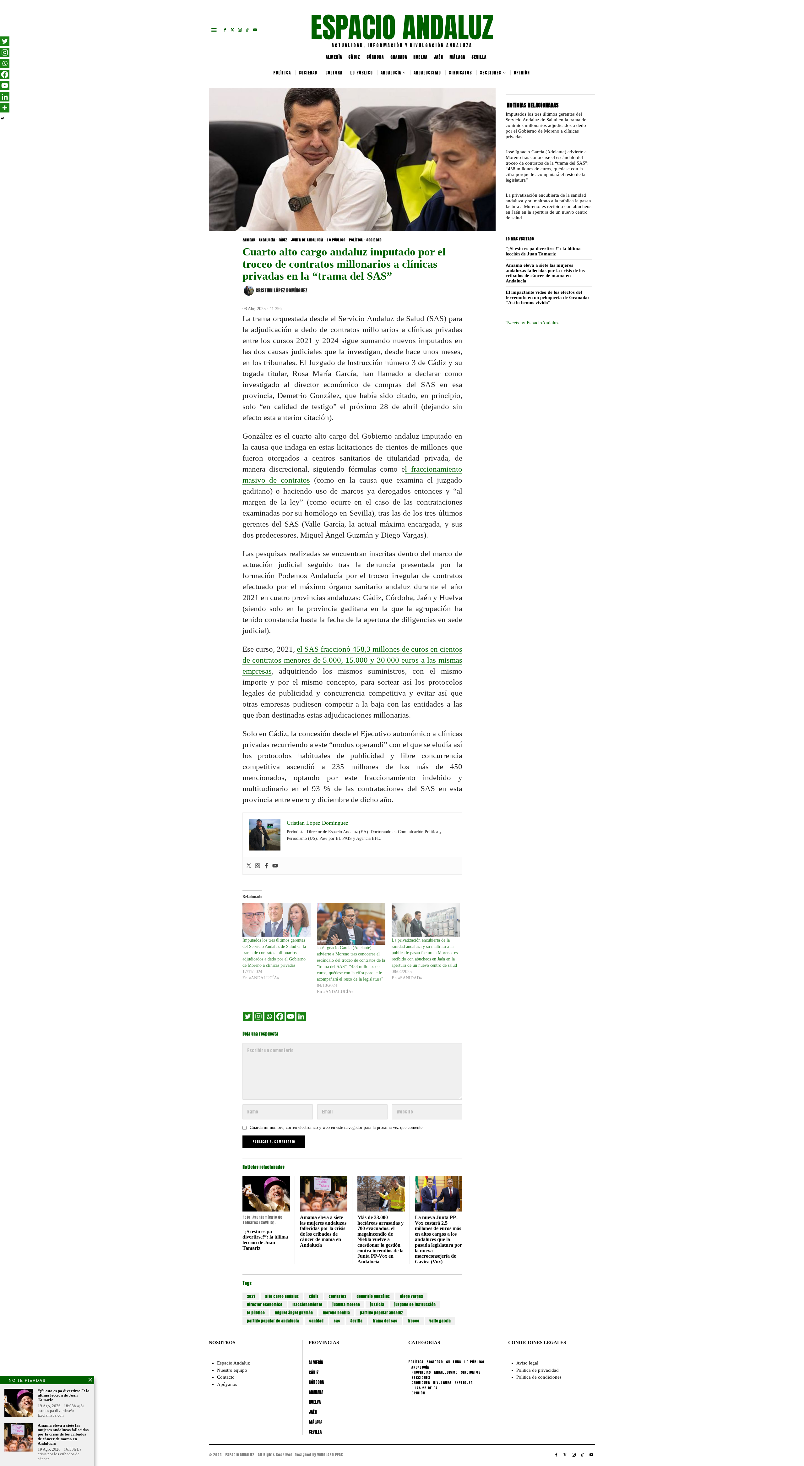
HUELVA (420, 57)
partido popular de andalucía (273, 1321)
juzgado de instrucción (415, 1304)
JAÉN (438, 57)
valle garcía (440, 1321)
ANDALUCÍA (267, 240)
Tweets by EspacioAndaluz (532, 322)
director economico (264, 1304)
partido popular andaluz (381, 1313)
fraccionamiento (307, 1304)
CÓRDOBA (375, 57)
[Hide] (2, 118)
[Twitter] (249, 866)
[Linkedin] (301, 1016)
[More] (4, 107)
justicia (377, 1304)
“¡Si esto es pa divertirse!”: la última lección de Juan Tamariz (265, 1240)
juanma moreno (346, 1304)
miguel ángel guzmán (294, 1313)
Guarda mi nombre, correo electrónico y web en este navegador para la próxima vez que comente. (337, 1127)
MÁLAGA (457, 57)
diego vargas (411, 1296)
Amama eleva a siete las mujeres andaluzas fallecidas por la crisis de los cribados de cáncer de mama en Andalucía (323, 1231)
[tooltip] (224, 29)
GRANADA (398, 57)
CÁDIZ (354, 57)
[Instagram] (257, 866)
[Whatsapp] (269, 1016)
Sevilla (356, 1321)
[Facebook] (266, 866)
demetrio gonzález (373, 1296)
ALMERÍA (334, 57)
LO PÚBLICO (336, 240)
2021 (251, 1296)
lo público (256, 1313)
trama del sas (384, 1321)
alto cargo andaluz (282, 1296)
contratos (337, 1296)
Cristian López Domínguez (281, 290)
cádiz (313, 1296)
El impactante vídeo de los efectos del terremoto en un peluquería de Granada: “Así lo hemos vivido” (547, 297)
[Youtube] (275, 866)
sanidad (316, 1321)
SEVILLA (479, 57)
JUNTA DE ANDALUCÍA (307, 240)
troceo (413, 1321)
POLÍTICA (356, 240)
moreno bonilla (336, 1313)
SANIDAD (248, 240)
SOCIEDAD (373, 240)
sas (337, 1321)
